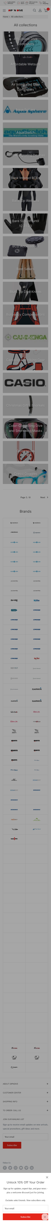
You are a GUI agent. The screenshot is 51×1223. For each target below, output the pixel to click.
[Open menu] (4, 10)
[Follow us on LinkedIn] (32, 1168)
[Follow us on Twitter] (10, 1168)
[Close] (47, 1177)
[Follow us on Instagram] (16, 1168)
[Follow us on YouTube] (21, 1168)
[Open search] (34, 10)
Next (42, 497)
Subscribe (25, 1216)
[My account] (40, 10)
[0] (46, 10)
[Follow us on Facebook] (5, 1168)
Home (5, 16)
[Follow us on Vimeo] (26, 1168)
